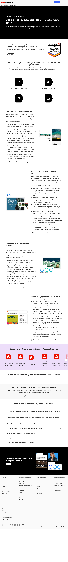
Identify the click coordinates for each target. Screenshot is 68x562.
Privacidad (47, 524)
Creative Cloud (21, 492)
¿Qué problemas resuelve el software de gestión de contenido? (21, 423)
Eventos (3, 510)
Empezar (57, 2)
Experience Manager (22, 494)
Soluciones (6, 5)
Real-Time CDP (21, 499)
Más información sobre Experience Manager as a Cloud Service (19, 287)
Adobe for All (4, 521)
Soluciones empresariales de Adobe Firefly (26, 485)
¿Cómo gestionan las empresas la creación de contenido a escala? (21, 438)
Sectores (27, 2)
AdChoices (64, 526)
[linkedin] (17, 525)
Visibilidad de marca (5, 489)
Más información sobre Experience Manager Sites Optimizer (44, 339)
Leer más (11, 54)
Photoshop (38, 491)
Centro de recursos (57, 479)
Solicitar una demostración (6, 479)
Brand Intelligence (22, 490)
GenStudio (21, 497)
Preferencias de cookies (61, 524)
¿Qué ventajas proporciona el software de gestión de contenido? (21, 433)
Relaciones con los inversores (7, 515)
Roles (33, 2)
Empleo (3, 508)
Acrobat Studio (21, 488)
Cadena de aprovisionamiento (7, 517)
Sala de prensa (4, 512)
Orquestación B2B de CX (6, 491)
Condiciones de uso (53, 524)
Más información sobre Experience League (34, 395)
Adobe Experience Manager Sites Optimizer (44, 363)
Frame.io (20, 495)
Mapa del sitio (41, 526)
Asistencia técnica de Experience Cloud (60, 485)
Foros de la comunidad (57, 488)
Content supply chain (5, 488)
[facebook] (10, 525)
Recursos (39, 2)
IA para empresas (5, 493)
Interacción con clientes (6, 486)
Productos (16, 2)
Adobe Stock (38, 486)
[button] (5, 525)
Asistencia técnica (48, 2)
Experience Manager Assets (41, 176)
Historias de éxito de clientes (58, 481)
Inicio (2, 5)
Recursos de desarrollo (57, 490)
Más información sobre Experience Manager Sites (17, 161)
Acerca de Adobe (5, 505)
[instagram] (12, 525)
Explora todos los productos (23, 479)
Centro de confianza (5, 519)
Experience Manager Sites (15, 114)
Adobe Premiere (39, 493)
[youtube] (19, 525)
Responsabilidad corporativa (6, 514)
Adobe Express (21, 483)
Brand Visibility (31, 364)
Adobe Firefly (38, 484)
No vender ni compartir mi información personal (52, 526)
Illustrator (38, 490)
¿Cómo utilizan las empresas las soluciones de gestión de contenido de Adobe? (24, 428)
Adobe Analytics (22, 481)
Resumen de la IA (5, 506)
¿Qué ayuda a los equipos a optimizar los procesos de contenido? (21, 442)
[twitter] (15, 525)
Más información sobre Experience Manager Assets (42, 232)
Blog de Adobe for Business (58, 483)
